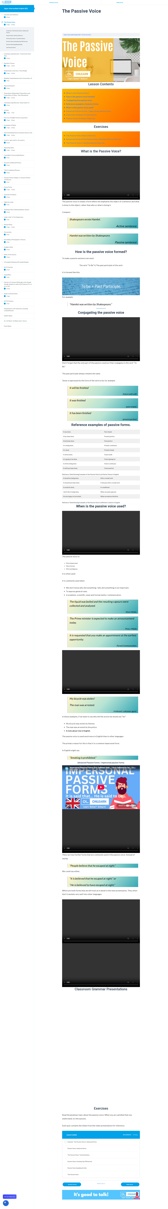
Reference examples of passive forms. (82, 104)
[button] (6, 1203)
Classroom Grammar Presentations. (81, 115)
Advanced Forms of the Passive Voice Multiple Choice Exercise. (93, 139)
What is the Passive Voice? (77, 93)
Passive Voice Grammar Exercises (80, 118)
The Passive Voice (86, 34)
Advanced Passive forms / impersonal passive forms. (88, 111)
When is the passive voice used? (80, 107)
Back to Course (101, 1183)
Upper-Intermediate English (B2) (16, 8)
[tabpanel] (101, 582)
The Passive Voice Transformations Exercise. (85, 143)
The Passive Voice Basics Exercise (81, 135)
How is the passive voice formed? (80, 96)
